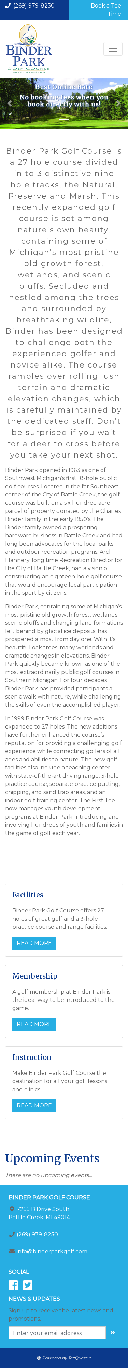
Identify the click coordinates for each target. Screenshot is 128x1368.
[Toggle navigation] (113, 49)
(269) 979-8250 (34, 5)
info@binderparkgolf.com (52, 1251)
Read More (34, 943)
